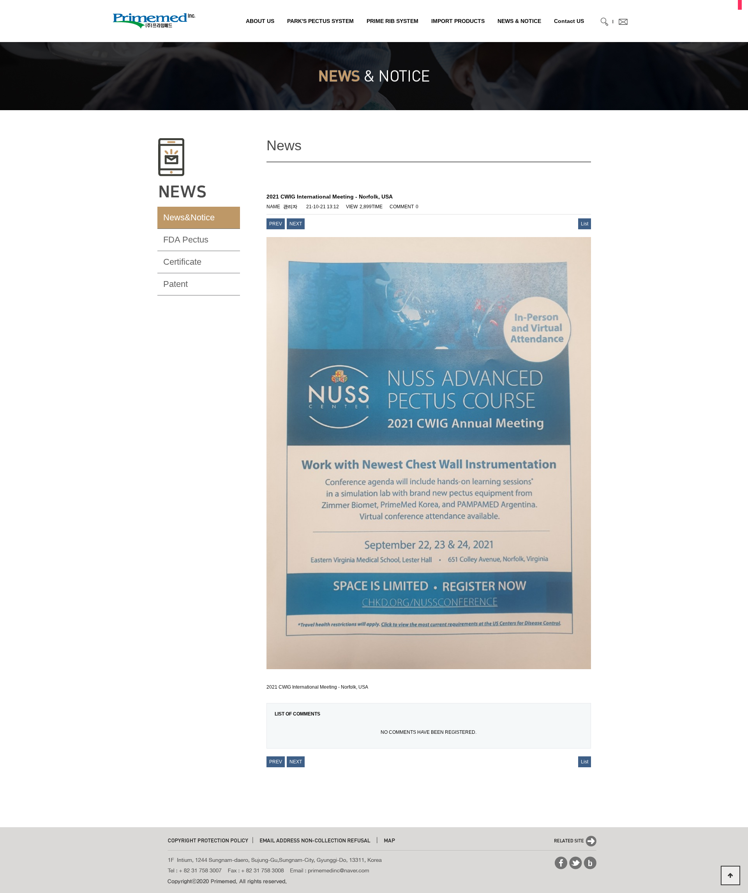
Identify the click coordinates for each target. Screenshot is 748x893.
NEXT (295, 224)
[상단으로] (730, 875)
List (584, 224)
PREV (275, 224)
